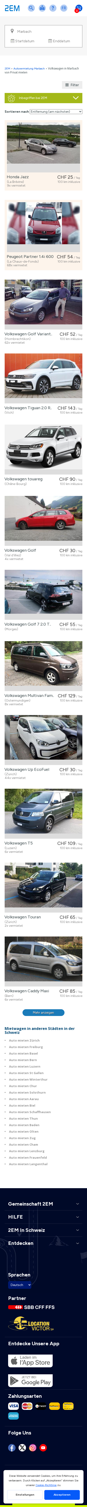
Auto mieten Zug (22, 1138)
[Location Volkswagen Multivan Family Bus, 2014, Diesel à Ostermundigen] (43, 666)
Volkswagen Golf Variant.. (27, 333)
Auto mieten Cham (23, 1144)
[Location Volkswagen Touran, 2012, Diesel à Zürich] (43, 888)
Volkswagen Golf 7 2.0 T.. (27, 624)
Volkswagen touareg (22, 478)
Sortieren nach (17, 112)
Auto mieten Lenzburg (27, 1151)
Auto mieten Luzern (24, 1066)
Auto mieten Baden (24, 1125)
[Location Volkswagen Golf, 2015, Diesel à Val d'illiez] (43, 521)
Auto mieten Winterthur (28, 1079)
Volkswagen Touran (22, 917)
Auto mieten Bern (23, 1060)
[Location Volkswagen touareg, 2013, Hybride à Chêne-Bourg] (43, 450)
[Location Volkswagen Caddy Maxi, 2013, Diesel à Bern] (43, 961)
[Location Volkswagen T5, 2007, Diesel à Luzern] (43, 814)
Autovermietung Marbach (29, 68)
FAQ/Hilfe (53, 11)
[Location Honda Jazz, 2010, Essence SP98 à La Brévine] (43, 147)
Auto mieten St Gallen (26, 1073)
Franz (64, 11)
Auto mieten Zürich (24, 1040)
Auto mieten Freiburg (26, 1047)
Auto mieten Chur (23, 1086)
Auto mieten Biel (22, 1105)
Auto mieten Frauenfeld (28, 1157)
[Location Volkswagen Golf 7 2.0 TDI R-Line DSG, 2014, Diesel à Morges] (43, 595)
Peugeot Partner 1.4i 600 (29, 256)
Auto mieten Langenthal (28, 1164)
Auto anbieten (43, 11)
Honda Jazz (17, 176)
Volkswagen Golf (19, 550)
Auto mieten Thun (23, 1118)
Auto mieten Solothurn (27, 1092)
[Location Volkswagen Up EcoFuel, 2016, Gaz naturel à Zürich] (43, 740)
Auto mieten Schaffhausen (30, 1112)
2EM (7, 68)
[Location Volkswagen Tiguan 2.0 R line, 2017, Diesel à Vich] (43, 378)
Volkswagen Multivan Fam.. (28, 695)
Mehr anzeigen (43, 1013)
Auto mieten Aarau (24, 1099)
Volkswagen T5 (18, 843)
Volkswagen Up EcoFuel (26, 769)
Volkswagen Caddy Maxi (26, 990)
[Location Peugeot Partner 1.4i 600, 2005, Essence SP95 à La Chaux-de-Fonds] (43, 227)
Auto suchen (32, 11)
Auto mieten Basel (23, 1053)
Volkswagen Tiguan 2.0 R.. (27, 407)
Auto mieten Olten (24, 1131)
